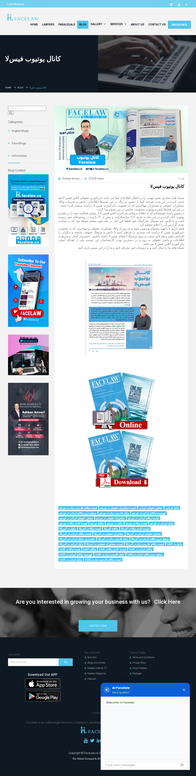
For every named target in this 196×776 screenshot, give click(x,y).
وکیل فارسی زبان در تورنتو (114, 513)
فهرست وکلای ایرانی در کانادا (76, 554)
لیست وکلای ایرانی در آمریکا (75, 533)
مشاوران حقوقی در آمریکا (108, 533)
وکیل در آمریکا (68, 528)
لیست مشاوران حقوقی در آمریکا (105, 544)
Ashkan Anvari (71, 178)
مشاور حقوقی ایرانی (151, 507)
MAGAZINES (179, 24)
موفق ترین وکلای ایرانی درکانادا (145, 554)
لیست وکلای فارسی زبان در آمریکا (145, 544)
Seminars (92, 657)
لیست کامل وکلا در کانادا (112, 549)
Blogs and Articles (96, 662)
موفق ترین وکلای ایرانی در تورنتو (78, 513)
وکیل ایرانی (172, 507)
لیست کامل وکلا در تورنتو (73, 523)
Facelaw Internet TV (97, 668)
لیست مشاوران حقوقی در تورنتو (118, 507)
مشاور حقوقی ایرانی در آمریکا (144, 533)
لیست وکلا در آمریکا (90, 528)
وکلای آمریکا (111, 528)
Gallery (97, 24)
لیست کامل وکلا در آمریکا (135, 528)
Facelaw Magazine (96, 673)
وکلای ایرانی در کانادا (140, 549)
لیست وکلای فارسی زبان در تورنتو (78, 507)
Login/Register (16, 4)
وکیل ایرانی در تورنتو (161, 523)
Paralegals (66, 24)
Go (65, 662)
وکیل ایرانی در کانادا (71, 559)
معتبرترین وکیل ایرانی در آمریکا (77, 539)
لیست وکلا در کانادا (70, 549)
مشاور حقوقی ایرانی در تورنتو (76, 518)
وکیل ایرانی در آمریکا (71, 544)
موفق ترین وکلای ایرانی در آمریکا (150, 539)
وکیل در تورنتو (114, 523)
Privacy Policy (139, 662)
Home (34, 24)
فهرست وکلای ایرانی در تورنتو (149, 513)
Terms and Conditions (143, 657)
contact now (98, 625)
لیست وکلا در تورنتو (136, 523)
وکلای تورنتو (97, 523)
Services (116, 24)
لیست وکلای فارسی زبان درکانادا (103, 559)
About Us (137, 24)
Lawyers (48, 24)
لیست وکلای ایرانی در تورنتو (143, 518)
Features (91, 679)
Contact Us (157, 24)
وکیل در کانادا (174, 544)
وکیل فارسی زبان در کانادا (110, 554)
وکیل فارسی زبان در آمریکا (113, 539)
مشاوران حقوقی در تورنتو (110, 518)
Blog (82, 24)
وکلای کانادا (89, 549)
